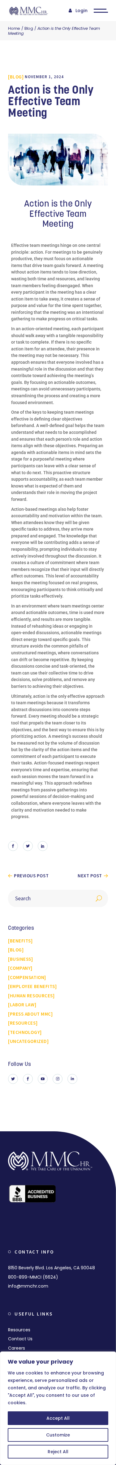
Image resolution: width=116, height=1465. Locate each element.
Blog (28, 28)
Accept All (58, 1418)
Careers (16, 1348)
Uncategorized (28, 1041)
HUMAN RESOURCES (31, 996)
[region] (58, 1408)
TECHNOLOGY (25, 1032)
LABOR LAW (22, 1005)
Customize (58, 1435)
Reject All (58, 1452)
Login (81, 10)
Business (20, 959)
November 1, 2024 (44, 76)
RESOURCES (23, 1023)
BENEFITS (20, 941)
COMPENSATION (27, 977)
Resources (19, 1330)
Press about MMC (30, 1014)
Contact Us (20, 1339)
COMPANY (20, 968)
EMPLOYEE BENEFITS (32, 986)
